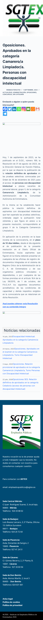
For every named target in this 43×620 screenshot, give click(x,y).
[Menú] (39, 18)
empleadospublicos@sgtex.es (21, 487)
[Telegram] (5, 114)
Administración (19, 92)
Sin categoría (18, 94)
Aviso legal (8, 599)
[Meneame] (33, 109)
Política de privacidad (12, 605)
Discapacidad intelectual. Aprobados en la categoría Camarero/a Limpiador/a (20, 339)
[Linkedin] (14, 109)
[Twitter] (10, 109)
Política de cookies (11, 602)
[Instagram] (24, 109)
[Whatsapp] (19, 109)
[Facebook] (5, 109)
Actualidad (7, 92)
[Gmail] (37, 109)
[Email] (28, 109)
